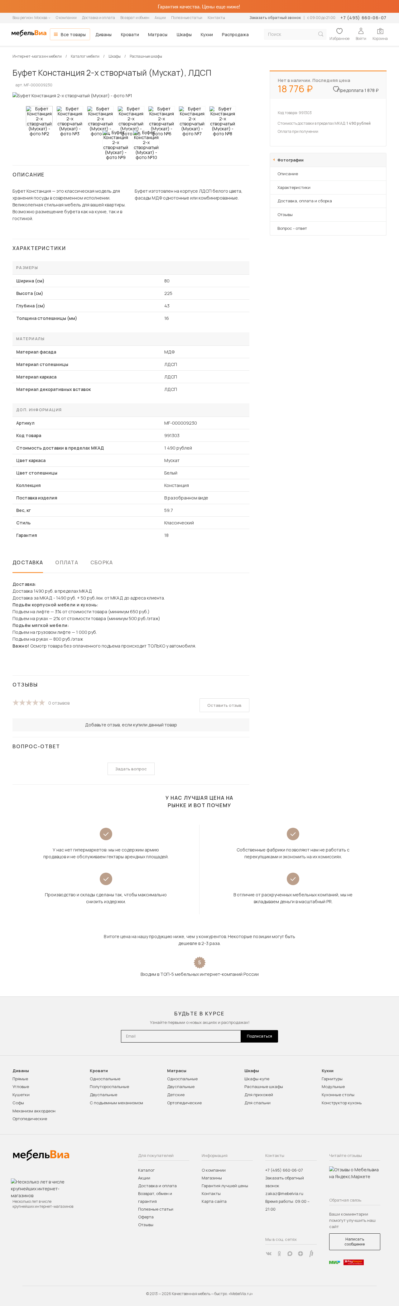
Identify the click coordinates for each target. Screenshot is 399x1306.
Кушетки (21, 1094)
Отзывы (285, 214)
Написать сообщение (354, 1241)
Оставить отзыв (224, 705)
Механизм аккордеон (33, 1111)
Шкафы (184, 34)
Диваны (103, 34)
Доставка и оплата (98, 17)
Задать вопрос (131, 769)
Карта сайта (214, 1201)
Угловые (20, 1086)
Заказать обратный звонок (275, 17)
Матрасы (157, 34)
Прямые (20, 1079)
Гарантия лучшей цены (225, 1185)
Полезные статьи (186, 17)
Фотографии (290, 160)
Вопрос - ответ (292, 228)
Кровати (130, 34)
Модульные (333, 1086)
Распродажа (235, 34)
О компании (66, 17)
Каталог (146, 1170)
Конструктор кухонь (342, 1103)
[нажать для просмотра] (39, 116)
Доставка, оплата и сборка (304, 201)
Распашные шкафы (263, 1086)
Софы (18, 1103)
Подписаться (259, 1036)
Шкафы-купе (256, 1079)
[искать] (320, 34)
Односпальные (105, 1079)
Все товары (73, 34)
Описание (287, 173)
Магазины (212, 1178)
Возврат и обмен (134, 17)
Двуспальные (103, 1094)
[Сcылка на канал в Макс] (289, 1253)
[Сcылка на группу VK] (268, 1253)
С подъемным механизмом (116, 1103)
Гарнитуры (332, 1079)
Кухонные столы (338, 1094)
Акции (160, 17)
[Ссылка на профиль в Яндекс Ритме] (311, 1253)
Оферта (146, 1217)
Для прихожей (258, 1094)
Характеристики (293, 187)
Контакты (216, 17)
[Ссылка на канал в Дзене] (300, 1253)
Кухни (207, 34)
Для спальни (257, 1103)
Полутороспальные (109, 1086)
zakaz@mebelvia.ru (284, 1193)
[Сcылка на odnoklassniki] (279, 1253)
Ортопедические (29, 1118)
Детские (176, 1094)
